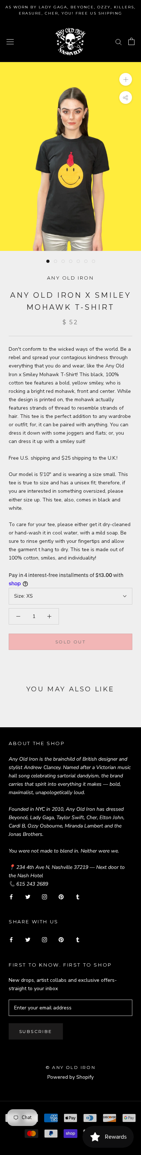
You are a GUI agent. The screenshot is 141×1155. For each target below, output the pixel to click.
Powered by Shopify (70, 1077)
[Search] (118, 41)
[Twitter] (27, 896)
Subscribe (35, 1031)
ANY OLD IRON (70, 278)
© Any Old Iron (71, 1067)
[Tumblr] (77, 896)
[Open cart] (131, 41)
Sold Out (70, 641)
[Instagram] (44, 896)
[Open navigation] (10, 41)
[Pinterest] (61, 896)
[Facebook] (11, 896)
